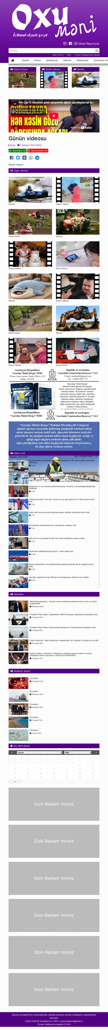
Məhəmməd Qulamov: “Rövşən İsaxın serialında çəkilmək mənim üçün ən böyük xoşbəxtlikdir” (63, 603)
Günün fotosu (14, 236)
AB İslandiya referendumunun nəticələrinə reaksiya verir (52, 525)
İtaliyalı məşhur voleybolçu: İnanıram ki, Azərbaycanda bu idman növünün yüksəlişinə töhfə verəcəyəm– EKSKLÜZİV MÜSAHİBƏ (61, 654)
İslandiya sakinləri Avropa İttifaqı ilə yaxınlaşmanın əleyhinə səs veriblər (59, 577)
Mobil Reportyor (88, 43)
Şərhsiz (12, 204)
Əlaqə (96, 55)
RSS (56, 1021)
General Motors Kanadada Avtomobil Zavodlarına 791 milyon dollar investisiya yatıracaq (62, 461)
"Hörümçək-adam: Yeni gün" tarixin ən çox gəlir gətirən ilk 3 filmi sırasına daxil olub (61, 500)
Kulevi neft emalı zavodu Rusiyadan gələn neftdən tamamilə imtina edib (59, 512)
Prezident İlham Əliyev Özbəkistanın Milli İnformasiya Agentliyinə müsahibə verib (63, 615)
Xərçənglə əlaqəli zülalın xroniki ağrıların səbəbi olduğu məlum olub (57, 473)
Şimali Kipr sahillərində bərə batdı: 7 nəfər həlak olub (51, 551)
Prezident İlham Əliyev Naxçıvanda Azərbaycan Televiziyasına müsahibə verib (63, 627)
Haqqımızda (87, 55)
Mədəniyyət (82, 60)
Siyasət (25, 60)
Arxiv (78, 55)
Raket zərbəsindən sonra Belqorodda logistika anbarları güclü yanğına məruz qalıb (61, 565)
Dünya (37, 60)
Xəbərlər (67, 60)
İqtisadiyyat (52, 60)
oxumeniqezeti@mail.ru (71, 1021)
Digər (12, 145)
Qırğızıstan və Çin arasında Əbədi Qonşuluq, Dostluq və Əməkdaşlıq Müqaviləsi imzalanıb (62, 487)
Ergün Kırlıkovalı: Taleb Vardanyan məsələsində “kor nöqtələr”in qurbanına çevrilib (64, 640)
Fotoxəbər (34, 678)
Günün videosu (62, 204)
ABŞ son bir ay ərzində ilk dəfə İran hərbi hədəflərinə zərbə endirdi (57, 538)
